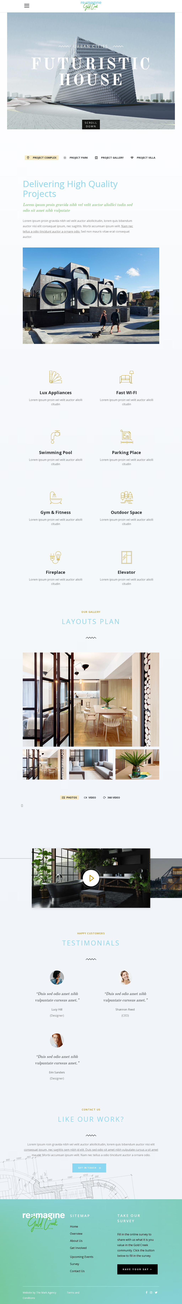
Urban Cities (91, 46)
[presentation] (41, 157)
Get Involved (78, 1248)
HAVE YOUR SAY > (137, 1269)
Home (74, 1226)
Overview (76, 1234)
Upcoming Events (81, 1257)
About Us (76, 1241)
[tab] (41, 157)
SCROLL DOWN (91, 124)
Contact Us (77, 1271)
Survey (74, 1264)
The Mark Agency (46, 1292)
